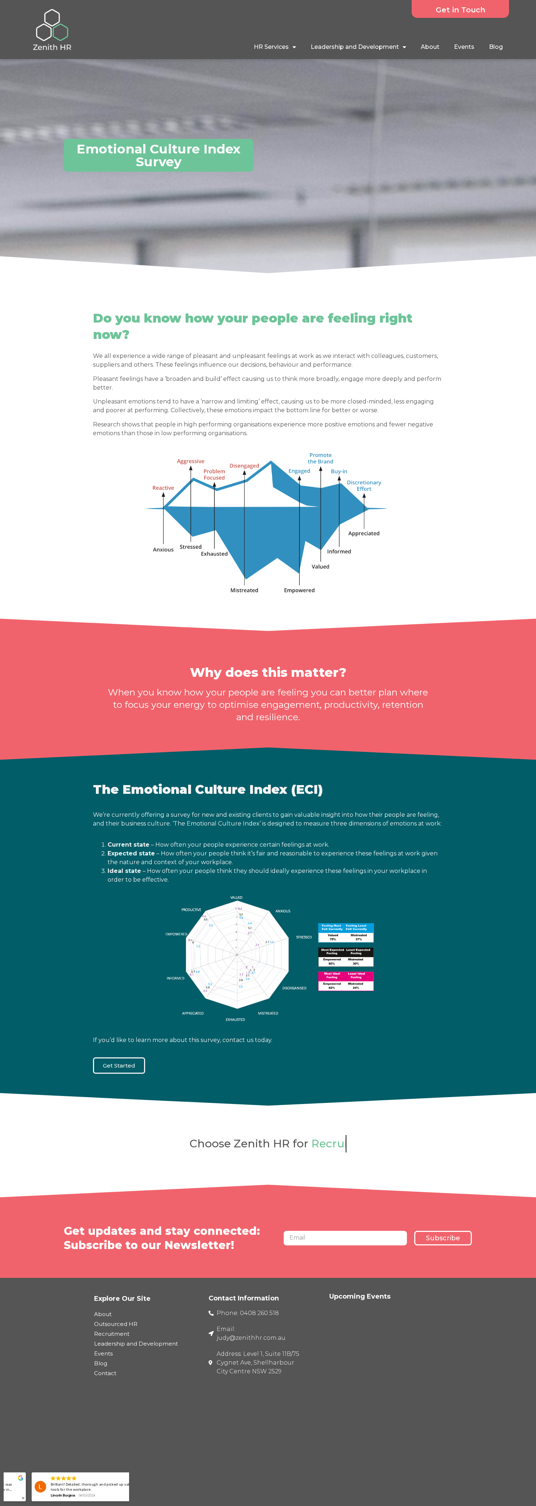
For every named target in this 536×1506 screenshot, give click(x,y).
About (430, 46)
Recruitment (111, 1333)
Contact (105, 1373)
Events (464, 46)
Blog (496, 46)
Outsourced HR (115, 1323)
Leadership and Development (355, 46)
